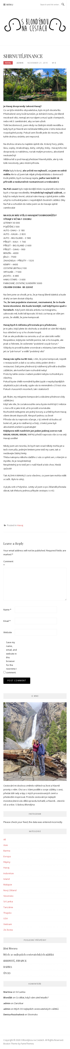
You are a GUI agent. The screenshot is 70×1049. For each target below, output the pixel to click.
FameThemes (27, 1043)
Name (7, 609)
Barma (6, 850)
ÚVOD (7, 973)
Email (7, 620)
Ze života (8, 929)
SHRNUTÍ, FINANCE (15, 960)
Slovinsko (8, 895)
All (4, 839)
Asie (5, 845)
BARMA (7, 967)
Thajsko (7, 912)
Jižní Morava (10, 948)
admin (20, 63)
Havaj (8, 63)
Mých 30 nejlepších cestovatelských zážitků (28, 954)
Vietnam (7, 924)
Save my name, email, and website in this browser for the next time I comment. (11, 657)
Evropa (7, 856)
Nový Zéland (9, 890)
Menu (9, 4)
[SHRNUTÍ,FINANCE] (35, 84)
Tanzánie (8, 907)
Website (7, 632)
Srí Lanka (8, 901)
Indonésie (8, 873)
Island (6, 878)
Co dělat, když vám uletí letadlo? (32, 997)
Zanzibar (18, 1003)
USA (5, 918)
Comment (8, 563)
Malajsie (7, 884)
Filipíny (6, 862)
